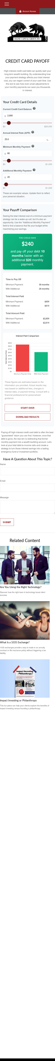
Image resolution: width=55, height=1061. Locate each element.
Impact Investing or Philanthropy (18, 700)
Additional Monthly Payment (19, 170)
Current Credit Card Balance (19, 109)
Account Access (29, 11)
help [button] (34, 108)
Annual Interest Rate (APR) (18, 132)
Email (2, 480)
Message (4, 497)
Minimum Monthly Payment (18, 146)
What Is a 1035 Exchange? (15, 642)
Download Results (27, 416)
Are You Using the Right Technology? (21, 587)
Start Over (27, 407)
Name (3, 464)
